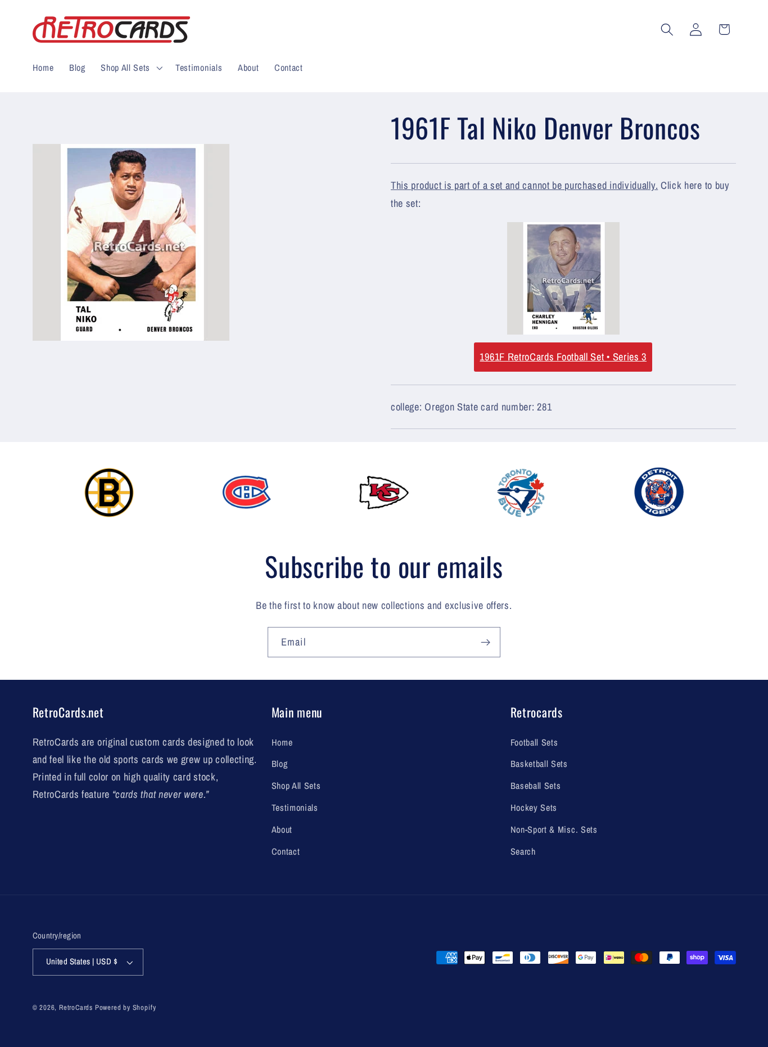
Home (282, 742)
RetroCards (76, 1007)
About (282, 829)
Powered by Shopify (125, 1007)
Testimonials (295, 807)
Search (523, 851)
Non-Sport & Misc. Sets (554, 829)
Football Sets (534, 742)
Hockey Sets (534, 807)
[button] (130, 67)
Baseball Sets (536, 785)
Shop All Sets (296, 785)
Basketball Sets (539, 763)
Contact (286, 851)
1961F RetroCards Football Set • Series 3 (563, 357)
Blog (280, 763)
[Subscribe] (485, 642)
